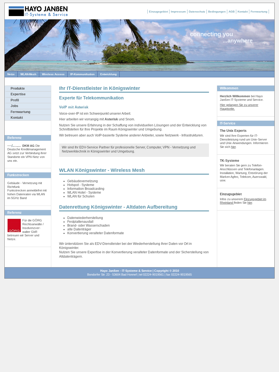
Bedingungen (217, 11)
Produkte (18, 88)
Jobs (14, 106)
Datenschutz (197, 11)
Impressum (178, 11)
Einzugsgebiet (158, 11)
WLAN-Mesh (28, 74)
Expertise (18, 94)
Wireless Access (53, 74)
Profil (15, 100)
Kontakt (243, 11)
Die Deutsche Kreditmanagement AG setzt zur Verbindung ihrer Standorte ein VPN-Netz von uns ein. (27, 153)
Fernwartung (259, 11)
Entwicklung (108, 74)
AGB (232, 11)
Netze (11, 74)
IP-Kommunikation (82, 74)
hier (233, 146)
